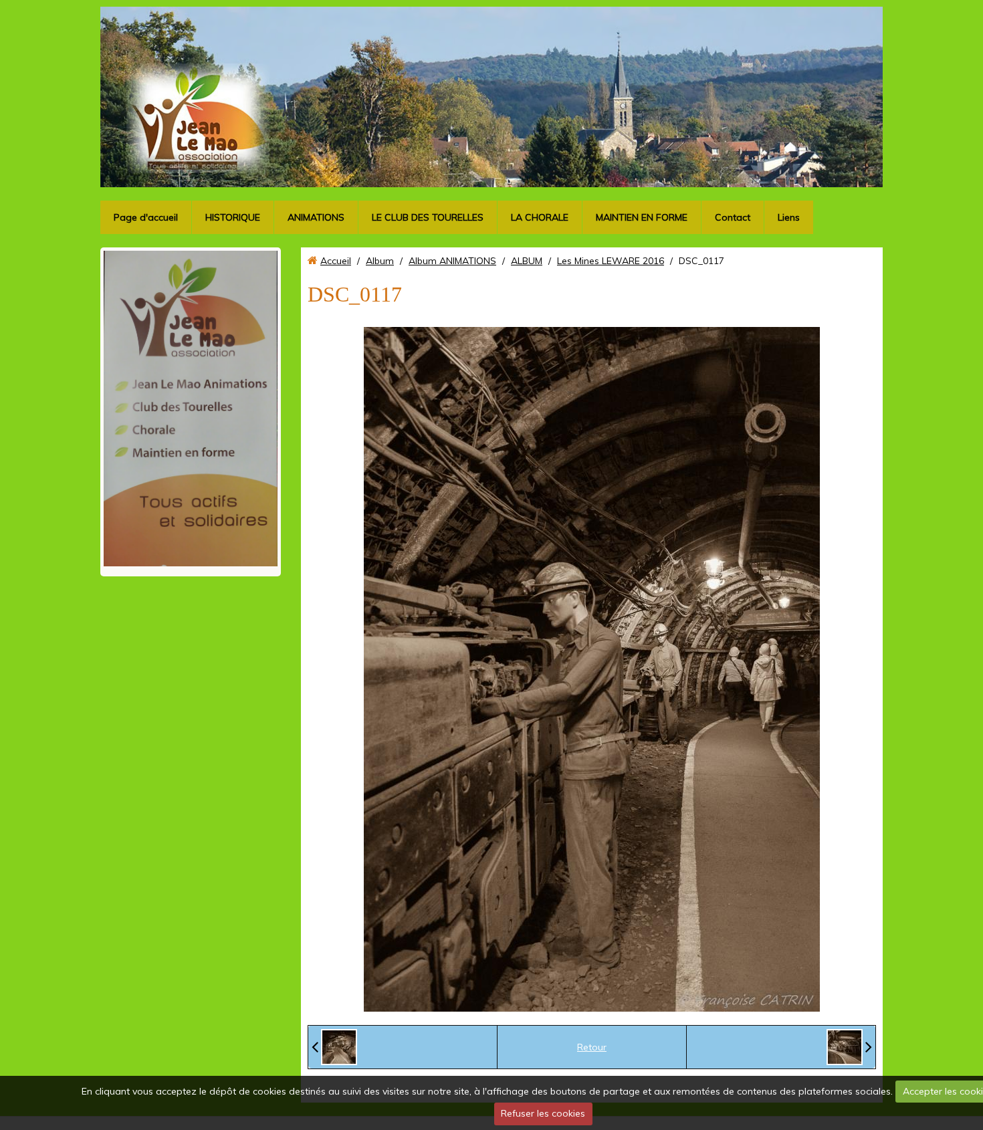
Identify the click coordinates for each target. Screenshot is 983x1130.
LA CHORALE (539, 217)
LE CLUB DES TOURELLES (427, 217)
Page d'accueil (146, 217)
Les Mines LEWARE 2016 (610, 261)
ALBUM (526, 261)
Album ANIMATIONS (452, 261)
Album (380, 261)
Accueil (335, 261)
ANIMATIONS (316, 217)
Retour (592, 1047)
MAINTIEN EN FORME (641, 217)
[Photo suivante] (849, 1047)
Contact (732, 217)
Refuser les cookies (543, 1113)
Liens (789, 217)
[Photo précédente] (334, 1047)
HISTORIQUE (232, 217)
